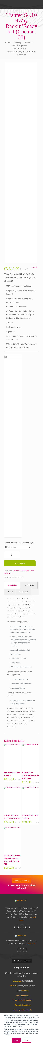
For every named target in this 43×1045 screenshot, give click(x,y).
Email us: (13, 986)
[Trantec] (13, 446)
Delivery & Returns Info (23, 1010)
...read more (31, 943)
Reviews (24, 592)
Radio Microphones (19, 46)
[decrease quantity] (7, 554)
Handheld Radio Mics (21, 570)
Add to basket (20, 563)
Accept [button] (16, 1040)
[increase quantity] (17, 554)
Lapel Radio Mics (19, 49)
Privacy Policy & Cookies (22, 1000)
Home (7, 43)
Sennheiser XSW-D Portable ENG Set (30, 775)
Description (12, 585)
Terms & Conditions (22, 1005)
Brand (10, 592)
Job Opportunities (22, 995)
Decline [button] (26, 1040)
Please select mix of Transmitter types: (20, 543)
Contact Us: (17, 981)
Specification (29, 585)
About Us (24, 991)
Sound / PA (29, 43)
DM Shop (17, 43)
